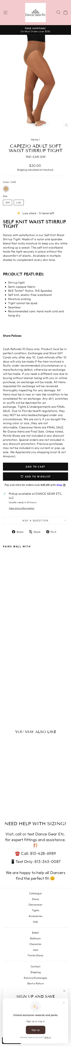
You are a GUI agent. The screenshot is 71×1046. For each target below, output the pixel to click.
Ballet (35, 932)
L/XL (19, 202)
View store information (21, 508)
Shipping (22, 169)
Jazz (35, 949)
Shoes (35, 899)
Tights (35, 910)
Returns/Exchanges (35, 977)
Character (35, 944)
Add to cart (15, 702)
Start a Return (35, 983)
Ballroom (35, 938)
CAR (6, 189)
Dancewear (36, 904)
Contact (35, 966)
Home (34, 139)
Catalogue (35, 893)
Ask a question (35, 520)
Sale (35, 921)
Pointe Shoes (35, 955)
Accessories (36, 916)
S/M (7, 202)
